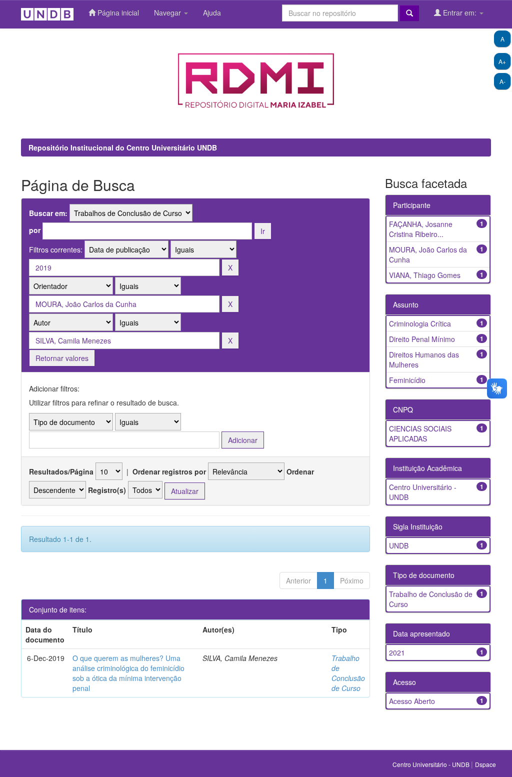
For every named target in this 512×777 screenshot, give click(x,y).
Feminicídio (407, 380)
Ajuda (212, 13)
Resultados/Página (61, 471)
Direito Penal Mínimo (422, 339)
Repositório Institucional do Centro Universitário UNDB (122, 147)
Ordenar (300, 471)
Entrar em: (459, 13)
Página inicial (117, 13)
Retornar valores (62, 358)
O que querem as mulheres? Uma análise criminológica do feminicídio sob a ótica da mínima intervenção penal (128, 673)
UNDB (398, 545)
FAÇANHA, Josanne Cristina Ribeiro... (420, 229)
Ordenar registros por (169, 471)
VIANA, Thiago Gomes (424, 275)
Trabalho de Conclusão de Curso (348, 673)
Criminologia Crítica (420, 323)
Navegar (168, 13)
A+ (502, 61)
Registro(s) (107, 490)
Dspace (485, 764)
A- (503, 81)
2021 (397, 653)
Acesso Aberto (412, 701)
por (34, 230)
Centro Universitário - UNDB (431, 764)
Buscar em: (48, 213)
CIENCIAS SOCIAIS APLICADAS (420, 434)
